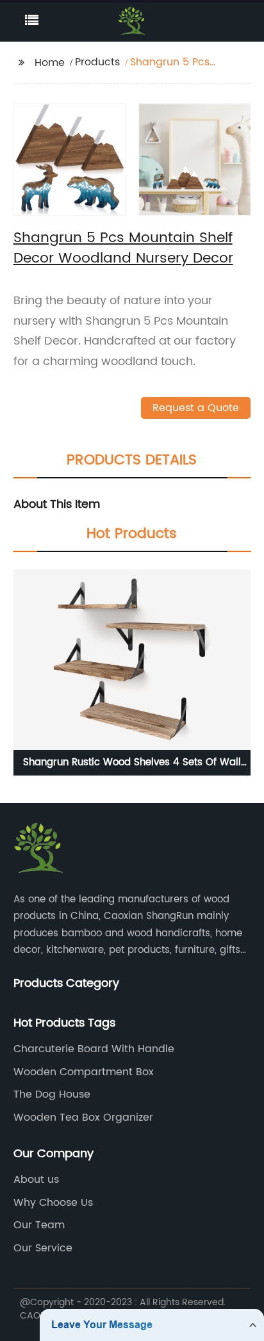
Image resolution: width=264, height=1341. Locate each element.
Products (97, 62)
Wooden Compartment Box (83, 1072)
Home (50, 62)
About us (36, 1179)
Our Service (42, 1248)
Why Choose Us (53, 1202)
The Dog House (51, 1094)
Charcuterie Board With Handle (93, 1049)
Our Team (39, 1225)
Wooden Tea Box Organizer (83, 1117)
